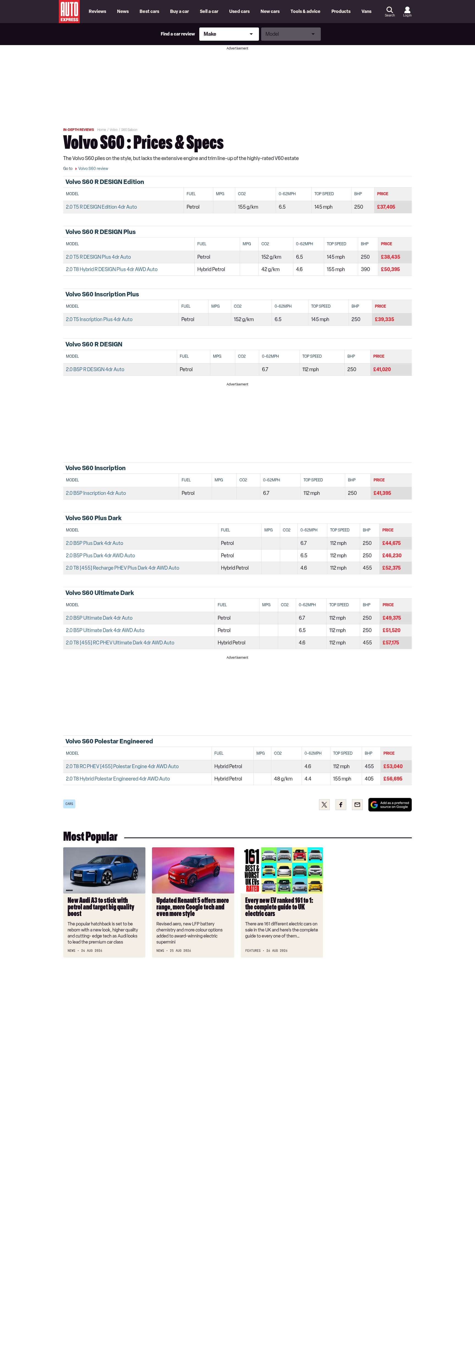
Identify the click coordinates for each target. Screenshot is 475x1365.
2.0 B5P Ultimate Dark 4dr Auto (99, 618)
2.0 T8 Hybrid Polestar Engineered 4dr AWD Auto (118, 779)
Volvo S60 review (93, 168)
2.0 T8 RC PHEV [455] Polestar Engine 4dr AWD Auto (122, 766)
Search (390, 15)
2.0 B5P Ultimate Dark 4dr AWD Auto (105, 630)
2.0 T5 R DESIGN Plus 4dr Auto (98, 257)
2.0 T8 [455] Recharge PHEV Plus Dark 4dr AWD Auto (122, 568)
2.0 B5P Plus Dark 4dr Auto (94, 543)
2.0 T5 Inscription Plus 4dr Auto (99, 319)
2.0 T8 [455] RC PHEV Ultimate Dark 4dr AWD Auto (120, 643)
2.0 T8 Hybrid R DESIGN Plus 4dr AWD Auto (112, 269)
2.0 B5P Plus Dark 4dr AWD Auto (100, 556)
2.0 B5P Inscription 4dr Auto (96, 493)
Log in (407, 15)
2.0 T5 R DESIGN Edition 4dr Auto (101, 207)
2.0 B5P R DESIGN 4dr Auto (95, 369)
